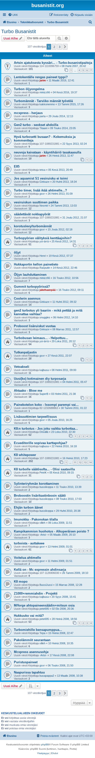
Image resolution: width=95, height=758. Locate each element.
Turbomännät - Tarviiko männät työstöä (43, 101)
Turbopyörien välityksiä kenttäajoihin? (43, 238)
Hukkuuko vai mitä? (29, 615)
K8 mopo (21, 581)
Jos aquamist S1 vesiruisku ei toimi (41, 178)
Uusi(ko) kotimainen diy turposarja (40, 378)
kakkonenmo (47, 104)
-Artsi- (43, 534)
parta (42, 116)
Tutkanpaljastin (25, 352)
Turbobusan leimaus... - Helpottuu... (41, 338)
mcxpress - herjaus (28, 113)
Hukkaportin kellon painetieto (36, 264)
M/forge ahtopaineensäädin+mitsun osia (44, 605)
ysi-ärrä (44, 241)
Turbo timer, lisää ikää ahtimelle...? (40, 190)
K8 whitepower (25, 455)
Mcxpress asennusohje (31, 652)
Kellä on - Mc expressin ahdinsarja (40, 569)
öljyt (17, 252)
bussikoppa (46, 486)
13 (85, 462)
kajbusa (44, 370)
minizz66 (44, 92)
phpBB (45, 744)
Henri (42, 255)
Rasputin (44, 267)
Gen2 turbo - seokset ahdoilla (36, 125)
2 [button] (54, 47)
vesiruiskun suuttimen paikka (36, 202)
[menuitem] (13, 15)
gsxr (42, 193)
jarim (42, 80)
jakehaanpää (47, 289)
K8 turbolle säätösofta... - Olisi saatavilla (44, 469)
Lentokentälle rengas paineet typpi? (41, 77)
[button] (65, 47)
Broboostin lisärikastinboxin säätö (40, 495)
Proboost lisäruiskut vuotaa (35, 326)
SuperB (43, 393)
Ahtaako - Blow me (28, 390)
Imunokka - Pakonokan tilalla (36, 519)
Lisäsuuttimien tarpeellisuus (35, 416)
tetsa (42, 169)
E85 (16, 166)
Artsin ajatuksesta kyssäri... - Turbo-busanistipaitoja (53, 63)
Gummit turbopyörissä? (32, 286)
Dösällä (43, 431)
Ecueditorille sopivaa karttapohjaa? (40, 443)
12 (80, 462)
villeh (42, 522)
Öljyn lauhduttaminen (30, 274)
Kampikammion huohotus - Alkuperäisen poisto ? (51, 531)
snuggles (44, 317)
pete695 (44, 608)
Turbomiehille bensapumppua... (38, 630)
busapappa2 (46, 675)
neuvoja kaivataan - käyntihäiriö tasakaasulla (47, 152)
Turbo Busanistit (18, 31)
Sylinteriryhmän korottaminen (36, 483)
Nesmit (43, 205)
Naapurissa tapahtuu (29, 672)
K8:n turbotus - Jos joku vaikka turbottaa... (46, 428)
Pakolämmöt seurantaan (32, 640)
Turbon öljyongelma (29, 89)
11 (75, 462)
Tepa (42, 633)
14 (90, 462)
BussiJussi (45, 584)
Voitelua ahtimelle (27, 557)
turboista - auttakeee (29, 543)
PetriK (43, 472)
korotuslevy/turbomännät (33, 226)
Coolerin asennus (27, 298)
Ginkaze (44, 181)
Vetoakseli (21, 367)
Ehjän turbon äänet (28, 507)
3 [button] (59, 47)
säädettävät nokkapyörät (32, 214)
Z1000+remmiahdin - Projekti (35, 593)
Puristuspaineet (26, 662)
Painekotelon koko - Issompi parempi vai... (46, 405)
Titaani (43, 128)
